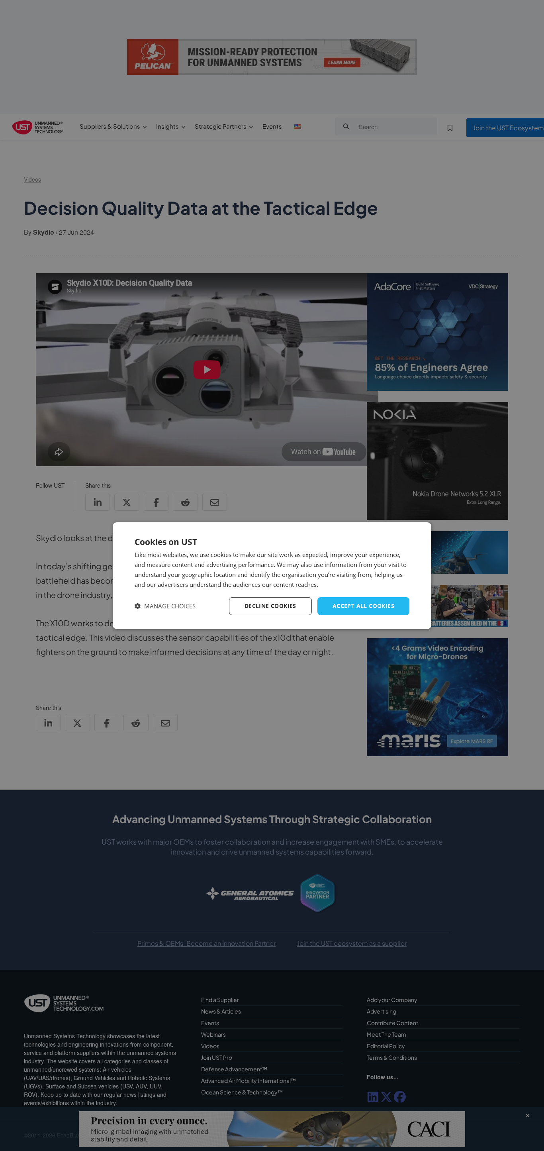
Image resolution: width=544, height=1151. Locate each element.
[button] (165, 606)
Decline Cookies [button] (270, 606)
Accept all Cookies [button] (363, 606)
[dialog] (272, 575)
